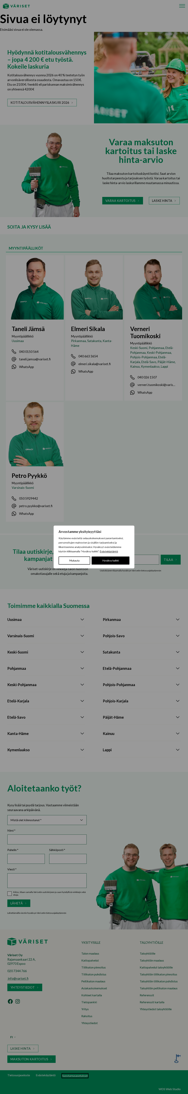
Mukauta (74, 560)
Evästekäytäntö (109, 551)
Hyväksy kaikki (110, 560)
